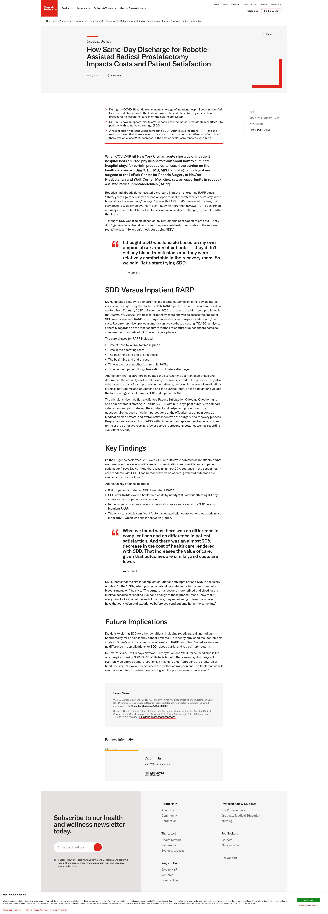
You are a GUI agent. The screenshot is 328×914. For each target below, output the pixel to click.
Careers (225, 4)
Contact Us (168, 821)
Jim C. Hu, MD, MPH (152, 170)
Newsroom (168, 845)
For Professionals (64, 21)
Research (264, 4)
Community (169, 815)
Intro (252, 111)
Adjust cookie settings (12, 910)
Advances (81, 21)
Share (269, 34)
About (216, 4)
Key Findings (256, 123)
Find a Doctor (271, 11)
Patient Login (276, 4)
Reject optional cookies (308, 905)
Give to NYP (236, 4)
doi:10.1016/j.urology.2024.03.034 (151, 705)
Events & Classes (172, 850)
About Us (167, 810)
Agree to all (308, 900)
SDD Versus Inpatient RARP (264, 117)
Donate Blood (170, 880)
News (246, 4)
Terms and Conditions (103, 859)
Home (49, 21)
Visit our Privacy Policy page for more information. (46, 910)
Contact (254, 4)
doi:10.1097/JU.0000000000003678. (157, 717)
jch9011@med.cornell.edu (157, 764)
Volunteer (168, 875)
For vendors (230, 858)
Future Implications (260, 129)
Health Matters (171, 840)
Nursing (227, 821)
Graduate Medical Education (241, 815)
